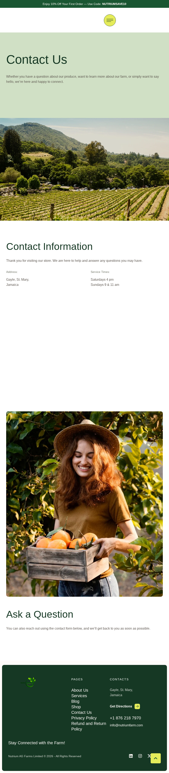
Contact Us (81, 712)
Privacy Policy (84, 718)
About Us (79, 690)
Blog (75, 701)
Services (79, 695)
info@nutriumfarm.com (126, 725)
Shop (76, 707)
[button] (125, 706)
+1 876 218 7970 (125, 718)
